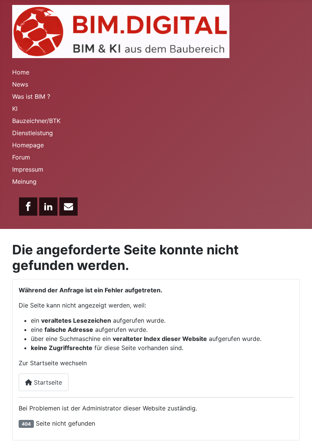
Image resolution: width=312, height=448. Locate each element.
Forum (21, 157)
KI (15, 108)
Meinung (24, 181)
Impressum (27, 169)
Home (20, 72)
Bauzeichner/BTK (36, 121)
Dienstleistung (32, 133)
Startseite (47, 382)
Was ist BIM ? (31, 96)
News (20, 84)
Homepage (28, 145)
